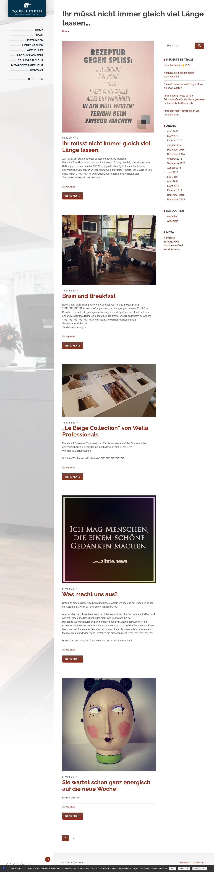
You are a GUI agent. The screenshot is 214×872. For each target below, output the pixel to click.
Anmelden (107, 461)
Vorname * (68, 423)
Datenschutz (199, 868)
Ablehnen (184, 868)
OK (172, 868)
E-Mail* (66, 445)
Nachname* (69, 434)
